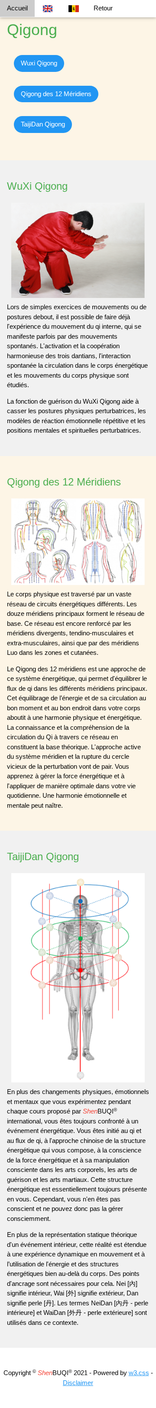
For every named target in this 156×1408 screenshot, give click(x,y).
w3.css (139, 1372)
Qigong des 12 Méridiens (56, 93)
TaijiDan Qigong (43, 124)
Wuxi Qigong (39, 63)
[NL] (74, 8)
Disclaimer (78, 1382)
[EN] (48, 8)
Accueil (17, 8)
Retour (103, 8)
